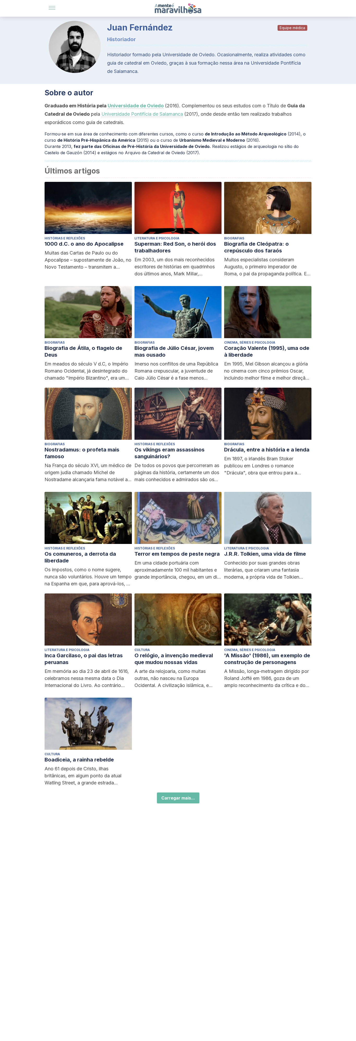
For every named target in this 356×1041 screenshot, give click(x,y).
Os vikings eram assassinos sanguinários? (169, 453)
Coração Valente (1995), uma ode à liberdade (266, 351)
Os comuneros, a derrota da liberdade (80, 557)
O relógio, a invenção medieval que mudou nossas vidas (173, 658)
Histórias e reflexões (65, 238)
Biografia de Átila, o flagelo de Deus (83, 351)
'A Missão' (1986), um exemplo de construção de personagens (267, 658)
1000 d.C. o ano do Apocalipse (84, 244)
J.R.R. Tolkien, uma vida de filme (265, 554)
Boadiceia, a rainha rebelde (79, 760)
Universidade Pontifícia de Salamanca (142, 114)
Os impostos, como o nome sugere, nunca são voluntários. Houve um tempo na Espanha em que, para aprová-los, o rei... (88, 577)
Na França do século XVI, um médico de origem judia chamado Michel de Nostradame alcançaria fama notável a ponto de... (88, 473)
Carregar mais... (178, 798)
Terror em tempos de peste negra (177, 554)
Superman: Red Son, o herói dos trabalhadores (175, 247)
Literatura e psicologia (156, 238)
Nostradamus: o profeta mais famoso (82, 453)
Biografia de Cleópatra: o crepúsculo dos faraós (256, 247)
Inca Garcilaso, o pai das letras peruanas (84, 658)
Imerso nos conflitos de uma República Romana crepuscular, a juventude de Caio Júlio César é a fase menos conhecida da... (176, 371)
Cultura (142, 650)
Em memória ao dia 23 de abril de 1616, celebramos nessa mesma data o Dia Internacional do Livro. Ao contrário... (87, 678)
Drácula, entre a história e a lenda (266, 450)
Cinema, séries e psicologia (249, 342)
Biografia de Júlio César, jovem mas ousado (174, 351)
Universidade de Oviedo (136, 105)
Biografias (234, 238)
